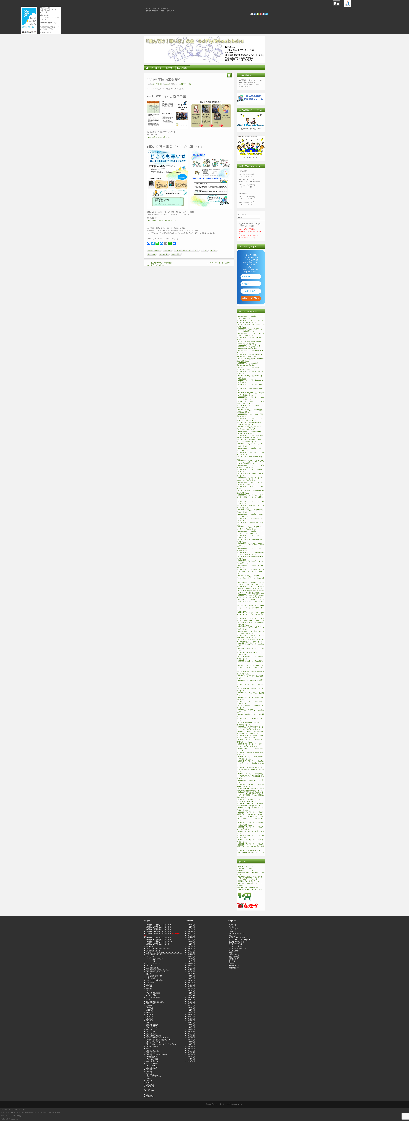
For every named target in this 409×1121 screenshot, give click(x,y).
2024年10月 (192, 952)
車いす (213, 250)
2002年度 (149, 1012)
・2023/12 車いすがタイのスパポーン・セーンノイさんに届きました (250, 440)
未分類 (231, 961)
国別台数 (149, 1069)
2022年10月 (192, 997)
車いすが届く (150, 1031)
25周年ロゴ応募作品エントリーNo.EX (159, 942)
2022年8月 (191, 1001)
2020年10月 (192, 1035)
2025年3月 (191, 946)
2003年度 (149, 1014)
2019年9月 (191, 1055)
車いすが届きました (153, 1027)
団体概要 (149, 986)
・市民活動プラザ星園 (244, 868)
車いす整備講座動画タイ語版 (152, 998)
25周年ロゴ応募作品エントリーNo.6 (162, 934)
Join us (148, 1082)
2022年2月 (191, 1014)
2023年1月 (191, 993)
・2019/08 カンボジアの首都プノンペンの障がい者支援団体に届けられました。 (250, 789)
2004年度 (149, 1016)
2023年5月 (191, 984)
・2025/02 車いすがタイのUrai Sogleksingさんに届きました (247, 364)
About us (149, 1080)
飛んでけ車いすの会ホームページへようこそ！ (162, 1044)
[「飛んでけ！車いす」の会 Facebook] (263, 14)
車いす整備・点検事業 (153, 1035)
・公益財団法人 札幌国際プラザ (248, 887)
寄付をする (150, 1074)
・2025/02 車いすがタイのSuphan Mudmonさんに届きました (248, 368)
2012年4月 (191, 1059)
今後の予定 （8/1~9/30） (154, 976)
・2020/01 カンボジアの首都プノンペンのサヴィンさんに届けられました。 (250, 728)
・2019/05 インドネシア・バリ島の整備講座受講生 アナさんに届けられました (250, 813)
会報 (230, 952)
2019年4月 (191, 1057)
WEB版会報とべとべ (153, 950)
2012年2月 (191, 1061)
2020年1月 (191, 1050)
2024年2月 (191, 965)
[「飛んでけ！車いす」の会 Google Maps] (257, 14)
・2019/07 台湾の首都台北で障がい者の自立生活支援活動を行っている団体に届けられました (250, 795)
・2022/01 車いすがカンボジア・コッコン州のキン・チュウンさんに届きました (250, 592)
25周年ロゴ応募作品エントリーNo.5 (158, 931)
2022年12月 (192, 995)
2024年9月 (191, 954)
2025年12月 (192, 935)
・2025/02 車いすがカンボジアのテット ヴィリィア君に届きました (250, 330)
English (148, 1078)
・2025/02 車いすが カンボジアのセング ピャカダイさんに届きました (250, 334)
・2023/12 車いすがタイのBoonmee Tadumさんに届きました (249, 423)
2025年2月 (191, 948)
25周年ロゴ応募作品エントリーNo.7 (158, 937)
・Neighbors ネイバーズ (245, 866)
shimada (167, 84)
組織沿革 (149, 1006)
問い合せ (149, 984)
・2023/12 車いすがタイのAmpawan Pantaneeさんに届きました (249, 432)
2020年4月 (191, 1046)
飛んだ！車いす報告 (153, 1042)
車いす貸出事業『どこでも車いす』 (158, 1038)
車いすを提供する (152, 1061)
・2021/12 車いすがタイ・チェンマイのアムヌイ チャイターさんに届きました (250, 619)
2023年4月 (191, 986)
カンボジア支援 (234, 946)
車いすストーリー (152, 1029)
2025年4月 (191, 944)
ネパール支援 (150, 961)
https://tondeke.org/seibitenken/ (158, 137)
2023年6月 (191, 982)
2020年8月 (191, 1040)
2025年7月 (191, 942)
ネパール (149, 991)
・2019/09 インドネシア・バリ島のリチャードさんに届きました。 (250, 785)
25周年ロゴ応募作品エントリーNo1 (158, 944)
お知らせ (232, 929)
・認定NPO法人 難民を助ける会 (248, 881)
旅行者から (232, 959)
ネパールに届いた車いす (154, 959)
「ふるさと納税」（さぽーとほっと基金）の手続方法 (164, 952)
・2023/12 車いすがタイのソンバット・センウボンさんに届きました (250, 419)
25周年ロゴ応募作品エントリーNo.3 (158, 927)
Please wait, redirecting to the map (158, 948)
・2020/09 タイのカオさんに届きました (250, 665)
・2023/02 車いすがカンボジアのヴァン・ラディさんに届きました (249, 528)
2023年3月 (191, 989)
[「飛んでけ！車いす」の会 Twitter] (266, 14)
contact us (149, 946)
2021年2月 (191, 1029)
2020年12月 (192, 1031)
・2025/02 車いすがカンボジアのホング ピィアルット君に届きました (250, 321)
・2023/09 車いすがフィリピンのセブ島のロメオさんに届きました (250, 462)
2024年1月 (191, 967)
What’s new (150, 1086)
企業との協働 (150, 978)
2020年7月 (191, 1042)
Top (230, 927)
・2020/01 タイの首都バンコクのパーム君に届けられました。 (250, 724)
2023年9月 (191, 976)
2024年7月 (191, 959)
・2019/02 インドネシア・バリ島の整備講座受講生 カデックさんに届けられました (250, 846)
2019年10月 (192, 1052)
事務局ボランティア (153, 1050)
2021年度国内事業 (153, 250)
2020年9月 (191, 1038)
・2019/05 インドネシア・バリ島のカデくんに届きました (250, 828)
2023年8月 (191, 978)
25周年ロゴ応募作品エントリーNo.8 (158, 940)
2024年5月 (191, 961)
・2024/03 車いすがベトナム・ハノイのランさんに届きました (250, 398)
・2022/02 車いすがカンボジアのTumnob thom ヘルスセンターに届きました (251, 578)
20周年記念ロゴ (151, 1057)
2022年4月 (191, 1010)
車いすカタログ (151, 1033)
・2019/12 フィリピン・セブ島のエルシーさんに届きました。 (250, 758)
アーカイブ (150, 957)
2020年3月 (191, 1048)
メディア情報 (233, 950)
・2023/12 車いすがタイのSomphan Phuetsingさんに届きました (249, 428)
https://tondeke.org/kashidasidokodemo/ (161, 220)
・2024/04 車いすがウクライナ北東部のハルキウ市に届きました (250, 394)
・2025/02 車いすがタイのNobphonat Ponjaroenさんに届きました (249, 355)
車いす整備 (187, 84)
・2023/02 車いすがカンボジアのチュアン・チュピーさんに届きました (250, 532)
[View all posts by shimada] (172, 84)
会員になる (150, 1072)
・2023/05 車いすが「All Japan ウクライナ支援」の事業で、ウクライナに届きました (250, 497)
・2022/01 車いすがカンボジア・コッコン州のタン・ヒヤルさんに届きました (250, 587)
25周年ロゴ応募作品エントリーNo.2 (158, 925)
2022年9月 (191, 999)
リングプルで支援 (152, 1059)
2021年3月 (191, 1027)
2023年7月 (191, 980)
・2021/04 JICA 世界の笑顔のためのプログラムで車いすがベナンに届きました (250, 641)
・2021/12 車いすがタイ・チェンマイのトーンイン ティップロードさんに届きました (250, 614)
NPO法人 (167, 250)
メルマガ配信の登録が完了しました (158, 969)
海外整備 (149, 989)
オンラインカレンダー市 (237, 937)
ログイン (149, 1094)
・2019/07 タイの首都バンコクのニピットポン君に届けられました (250, 800)
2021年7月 (191, 1020)
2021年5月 (191, 1023)
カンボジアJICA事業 (235, 948)
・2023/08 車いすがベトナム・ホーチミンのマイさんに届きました (250, 483)
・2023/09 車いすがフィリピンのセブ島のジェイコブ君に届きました (250, 466)
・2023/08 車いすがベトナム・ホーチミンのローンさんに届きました (250, 479)
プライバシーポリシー (153, 963)
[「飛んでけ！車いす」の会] (204, 49)
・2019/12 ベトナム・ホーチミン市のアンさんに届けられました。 (250, 736)
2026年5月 (191, 929)
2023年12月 (192, 969)
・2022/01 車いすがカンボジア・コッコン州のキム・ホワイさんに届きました (250, 596)
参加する (169, 68)
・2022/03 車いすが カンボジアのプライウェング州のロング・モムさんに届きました (250, 571)
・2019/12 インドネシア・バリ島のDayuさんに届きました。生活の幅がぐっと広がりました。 (250, 763)
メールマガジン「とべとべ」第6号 (218, 263)
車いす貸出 (175, 254)
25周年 (231, 925)
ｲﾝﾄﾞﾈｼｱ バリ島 (152, 1046)
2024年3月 (191, 963)
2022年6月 (191, 1006)
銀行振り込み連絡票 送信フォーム (158, 1040)
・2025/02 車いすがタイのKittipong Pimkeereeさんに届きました (249, 343)
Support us (150, 1084)
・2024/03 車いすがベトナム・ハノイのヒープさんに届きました (250, 402)
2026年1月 (191, 933)
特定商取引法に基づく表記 (155, 1001)
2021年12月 (192, 1016)
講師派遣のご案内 (152, 1025)
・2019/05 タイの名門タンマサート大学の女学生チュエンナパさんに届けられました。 (250, 818)
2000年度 (149, 1008)
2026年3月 (191, 931)
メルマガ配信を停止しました (156, 972)
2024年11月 (192, 950)
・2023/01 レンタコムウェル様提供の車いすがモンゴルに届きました (250, 553)
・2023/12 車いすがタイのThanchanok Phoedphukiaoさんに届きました (250, 436)
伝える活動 (150, 982)
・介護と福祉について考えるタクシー (249, 889)
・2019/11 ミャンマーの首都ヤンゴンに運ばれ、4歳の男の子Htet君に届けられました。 (250, 769)
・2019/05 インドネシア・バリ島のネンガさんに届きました (250, 824)
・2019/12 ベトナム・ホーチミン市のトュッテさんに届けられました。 (250, 745)
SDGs (204, 250)
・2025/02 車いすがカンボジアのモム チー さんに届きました (250, 317)
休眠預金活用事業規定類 (154, 980)
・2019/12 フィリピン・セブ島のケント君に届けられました (250, 741)
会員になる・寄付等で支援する (156, 1055)
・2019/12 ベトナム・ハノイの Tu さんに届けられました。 (250, 749)
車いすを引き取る (152, 1063)
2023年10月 (192, 974)
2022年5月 (191, 1008)
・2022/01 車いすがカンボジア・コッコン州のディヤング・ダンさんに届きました (250, 601)
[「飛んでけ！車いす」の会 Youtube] (260, 14)
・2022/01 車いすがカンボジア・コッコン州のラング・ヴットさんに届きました (250, 583)
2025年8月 (191, 940)
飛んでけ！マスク (235, 942)
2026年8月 (191, 925)
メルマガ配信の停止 (153, 967)
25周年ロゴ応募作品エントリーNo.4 (158, 929)
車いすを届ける (151, 1067)
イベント (232, 935)
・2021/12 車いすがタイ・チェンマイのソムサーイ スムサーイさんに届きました (250, 607)
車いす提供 (232, 965)
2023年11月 (192, 972)
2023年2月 (191, 991)
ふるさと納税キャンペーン (155, 954)
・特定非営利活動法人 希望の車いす (249, 877)
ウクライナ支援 (234, 944)
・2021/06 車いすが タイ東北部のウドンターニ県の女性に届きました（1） (250, 636)
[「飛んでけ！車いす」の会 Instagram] (251, 14)
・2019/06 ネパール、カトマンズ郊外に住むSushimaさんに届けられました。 (250, 804)
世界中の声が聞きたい (153, 1076)
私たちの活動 (182, 68)
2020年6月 (191, 1044)
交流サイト (150, 974)
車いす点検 (163, 254)
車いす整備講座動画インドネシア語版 (152, 994)
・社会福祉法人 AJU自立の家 (247, 879)
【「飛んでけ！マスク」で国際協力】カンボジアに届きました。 (160, 264)
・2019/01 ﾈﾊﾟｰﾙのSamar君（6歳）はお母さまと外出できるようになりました (250, 851)
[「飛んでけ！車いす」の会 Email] (254, 14)
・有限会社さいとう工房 (245, 870)
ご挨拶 (181, 84)
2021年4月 (191, 1025)
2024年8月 (191, 957)
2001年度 (149, 1010)
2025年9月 (191, 937)
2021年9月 (191, 1018)
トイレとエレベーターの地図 (238, 940)
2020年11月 (192, 1033)
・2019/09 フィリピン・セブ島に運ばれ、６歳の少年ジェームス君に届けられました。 (250, 776)
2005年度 (149, 1018)
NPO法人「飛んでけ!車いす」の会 (186, 250)
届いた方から (233, 954)
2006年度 (149, 1020)
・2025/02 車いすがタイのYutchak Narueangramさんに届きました (248, 347)
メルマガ (149, 965)
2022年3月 (191, 1012)
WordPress (150, 1096)
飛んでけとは (156, 68)
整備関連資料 (233, 957)
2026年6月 (191, 927)
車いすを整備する (152, 1065)
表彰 (147, 1023)
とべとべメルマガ (235, 933)
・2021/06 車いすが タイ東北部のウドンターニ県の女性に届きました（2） (250, 632)
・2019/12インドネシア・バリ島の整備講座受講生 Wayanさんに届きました (250, 732)
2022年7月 (191, 1003)
